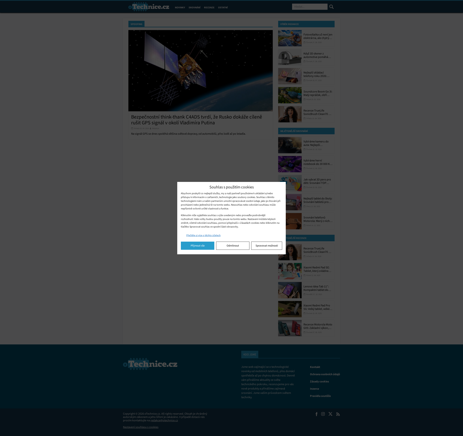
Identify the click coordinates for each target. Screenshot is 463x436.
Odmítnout (233, 245)
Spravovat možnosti (267, 245)
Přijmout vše (198, 245)
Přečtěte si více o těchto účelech (203, 235)
